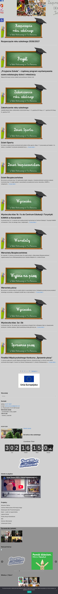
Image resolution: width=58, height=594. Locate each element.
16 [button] (33, 570)
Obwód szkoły (27, 428)
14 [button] (30, 570)
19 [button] (37, 570)
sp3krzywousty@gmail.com (12, 406)
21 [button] (39, 570)
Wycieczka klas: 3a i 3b (12, 322)
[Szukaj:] (29, 396)
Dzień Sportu (7, 142)
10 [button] (25, 570)
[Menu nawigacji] (55, 8)
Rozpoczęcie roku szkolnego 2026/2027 (20, 41)
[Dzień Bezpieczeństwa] (29, 164)
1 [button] (14, 570)
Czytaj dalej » (31, 147)
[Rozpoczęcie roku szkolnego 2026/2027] (29, 28)
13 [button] (29, 570)
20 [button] (38, 570)
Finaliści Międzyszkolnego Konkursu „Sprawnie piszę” (26, 357)
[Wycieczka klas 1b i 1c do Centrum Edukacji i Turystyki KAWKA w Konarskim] (29, 201)
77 (29, 371)
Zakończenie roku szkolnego (14, 107)
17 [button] (34, 570)
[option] (27, 561)
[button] (2, 20)
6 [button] (20, 570)
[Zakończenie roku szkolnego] (29, 94)
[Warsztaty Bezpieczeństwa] (29, 239)
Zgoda (29, 591)
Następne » (35, 371)
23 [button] (42, 570)
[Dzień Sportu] (29, 129)
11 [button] (27, 570)
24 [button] (43, 570)
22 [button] (41, 570)
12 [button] (28, 570)
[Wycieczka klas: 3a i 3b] (29, 309)
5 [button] (19, 570)
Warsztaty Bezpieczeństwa (14, 253)
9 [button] (24, 570)
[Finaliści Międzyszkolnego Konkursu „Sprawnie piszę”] (29, 344)
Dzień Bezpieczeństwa (12, 177)
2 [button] (15, 570)
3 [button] (16, 570)
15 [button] (32, 570)
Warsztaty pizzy (8, 288)
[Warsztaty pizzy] (29, 274)
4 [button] (18, 570)
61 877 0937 (8, 404)
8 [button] (23, 570)
